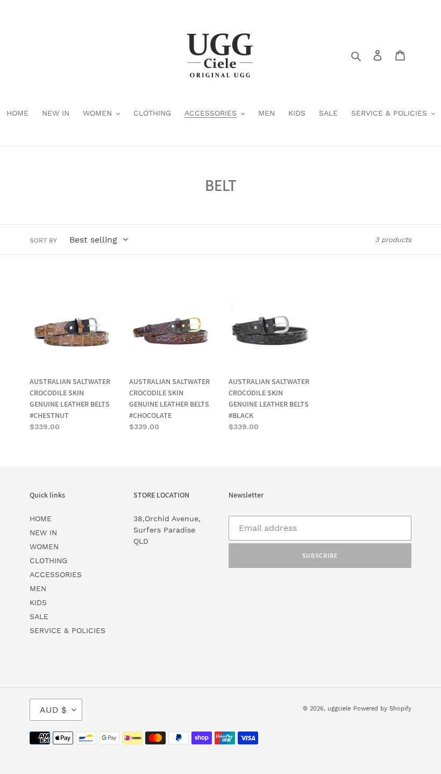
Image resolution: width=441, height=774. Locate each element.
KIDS (38, 602)
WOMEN (44, 546)
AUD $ (53, 710)
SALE (39, 616)
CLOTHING (48, 560)
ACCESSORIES (56, 574)
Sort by (43, 240)
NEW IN (43, 532)
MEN (38, 588)
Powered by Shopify (382, 708)
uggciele (339, 708)
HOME (41, 518)
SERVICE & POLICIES (67, 630)
